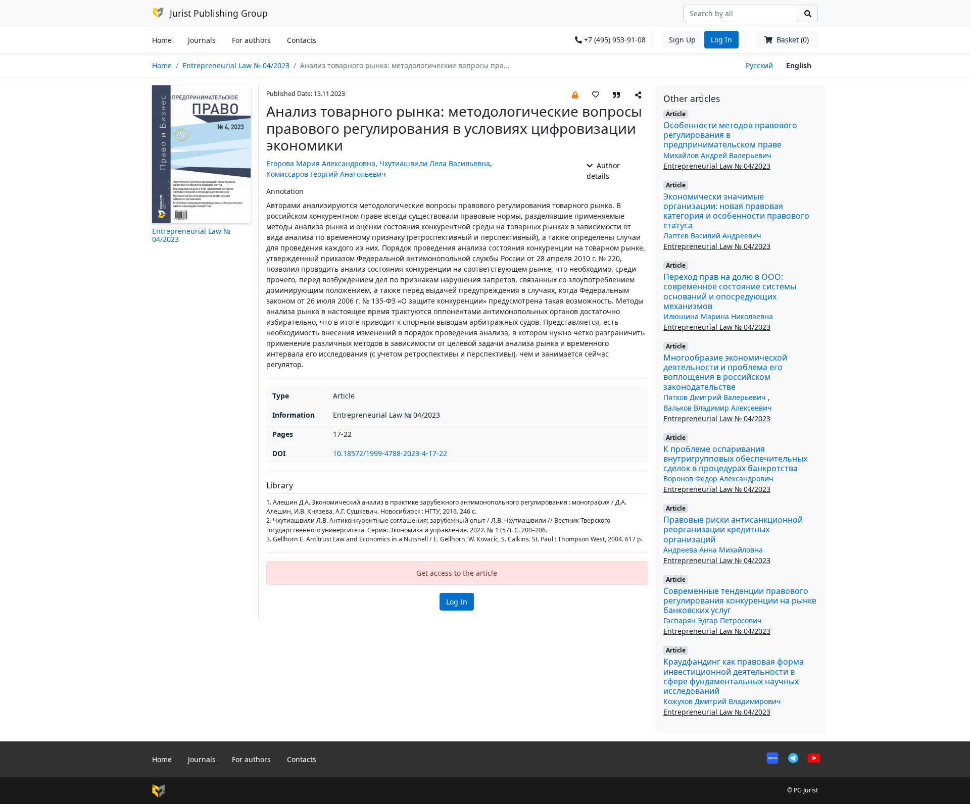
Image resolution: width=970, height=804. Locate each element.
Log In (721, 39)
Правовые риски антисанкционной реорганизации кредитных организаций (733, 529)
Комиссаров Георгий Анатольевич (326, 174)
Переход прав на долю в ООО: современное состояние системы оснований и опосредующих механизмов (729, 291)
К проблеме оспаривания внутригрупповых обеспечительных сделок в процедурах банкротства (735, 458)
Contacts (301, 40)
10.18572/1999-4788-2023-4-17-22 (390, 453)
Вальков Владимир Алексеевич (717, 408)
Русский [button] (759, 65)
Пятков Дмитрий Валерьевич (715, 397)
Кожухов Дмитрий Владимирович (722, 701)
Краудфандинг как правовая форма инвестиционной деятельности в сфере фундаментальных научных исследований (733, 676)
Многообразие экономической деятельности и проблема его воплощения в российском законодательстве (725, 372)
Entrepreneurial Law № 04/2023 (235, 65)
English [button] (798, 65)
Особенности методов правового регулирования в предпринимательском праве (730, 135)
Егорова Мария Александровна (320, 163)
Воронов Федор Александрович (718, 478)
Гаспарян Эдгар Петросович (712, 620)
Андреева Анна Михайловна (713, 550)
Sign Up (682, 39)
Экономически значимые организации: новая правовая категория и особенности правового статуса (736, 211)
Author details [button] (603, 171)
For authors (251, 40)
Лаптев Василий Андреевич (712, 235)
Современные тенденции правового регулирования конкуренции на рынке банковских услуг (739, 600)
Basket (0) (791, 39)
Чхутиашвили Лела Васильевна (434, 163)
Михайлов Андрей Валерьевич (717, 155)
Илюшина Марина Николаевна (718, 316)
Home (162, 40)
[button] (575, 94)
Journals (202, 40)
